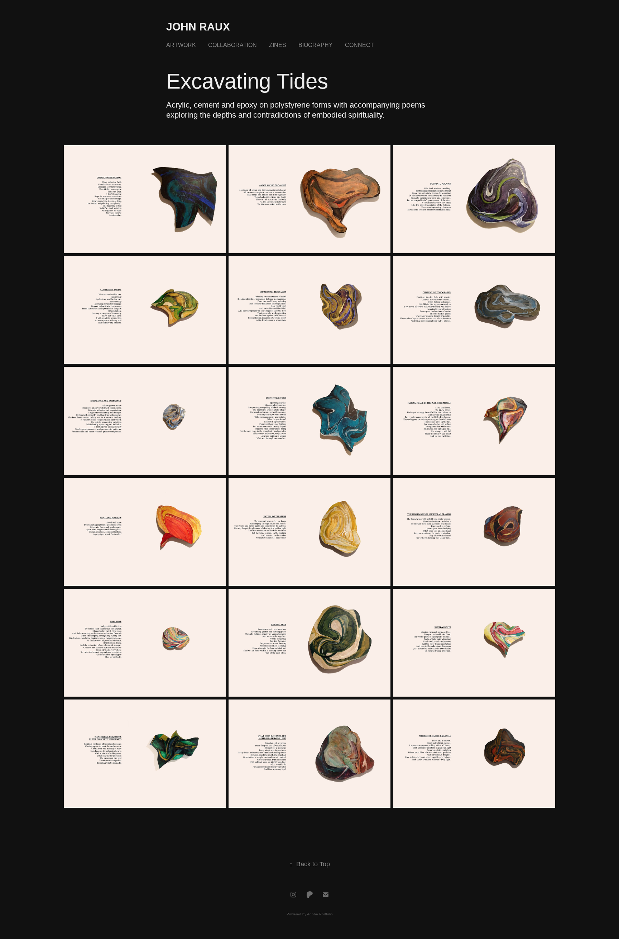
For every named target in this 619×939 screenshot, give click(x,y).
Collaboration (232, 45)
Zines (277, 45)
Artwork (181, 45)
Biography (315, 45)
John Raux (198, 27)
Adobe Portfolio (320, 914)
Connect (359, 45)
